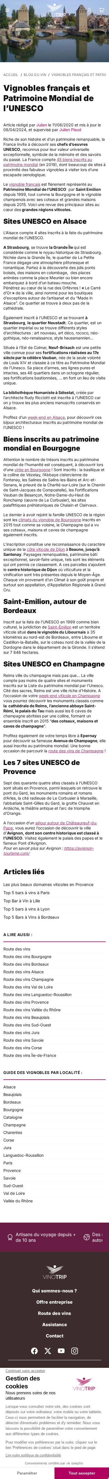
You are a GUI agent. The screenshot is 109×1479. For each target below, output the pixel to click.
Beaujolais (12, 1094)
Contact (54, 1336)
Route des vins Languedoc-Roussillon (37, 994)
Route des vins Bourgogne (27, 956)
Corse (8, 1140)
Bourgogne (13, 1109)
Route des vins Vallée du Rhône (32, 1009)
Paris (7, 1162)
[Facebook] (34, 1351)
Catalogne (12, 1117)
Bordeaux (12, 1102)
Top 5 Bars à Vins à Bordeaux (31, 917)
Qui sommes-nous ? (54, 1291)
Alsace (9, 1086)
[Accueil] (55, 1272)
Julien (41, 124)
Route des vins (16, 949)
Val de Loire (14, 1193)
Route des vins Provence (26, 1002)
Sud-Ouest (13, 1185)
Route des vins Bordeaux (26, 964)
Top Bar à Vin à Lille (21, 900)
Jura (7, 1147)
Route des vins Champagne (28, 979)
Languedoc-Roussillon (23, 1155)
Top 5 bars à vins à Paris (26, 892)
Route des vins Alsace (23, 971)
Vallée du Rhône (18, 1200)
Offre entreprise (54, 1302)
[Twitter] (47, 1351)
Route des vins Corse (22, 1047)
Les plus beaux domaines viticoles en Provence (48, 884)
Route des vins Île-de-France (29, 1055)
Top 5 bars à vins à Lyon (26, 909)
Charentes (12, 1132)
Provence (12, 1170)
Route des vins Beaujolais (26, 1017)
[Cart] (102, 10)
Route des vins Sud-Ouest (27, 1024)
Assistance (54, 1324)
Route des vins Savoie (23, 1040)
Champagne (14, 1124)
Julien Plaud (70, 129)
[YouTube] (61, 1351)
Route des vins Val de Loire (28, 986)
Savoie (9, 1178)
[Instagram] (74, 1351)
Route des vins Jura (21, 1032)
